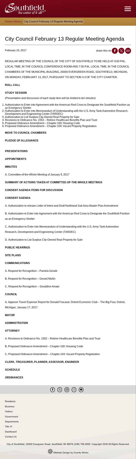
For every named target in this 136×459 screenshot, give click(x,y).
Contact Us (11, 436)
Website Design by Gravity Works (70, 452)
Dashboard (11, 431)
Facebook (115, 51)
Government (11, 416)
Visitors (9, 411)
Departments (12, 421)
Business (9, 406)
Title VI (8, 426)
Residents (10, 401)
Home (8, 21)
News (17, 21)
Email (128, 51)
